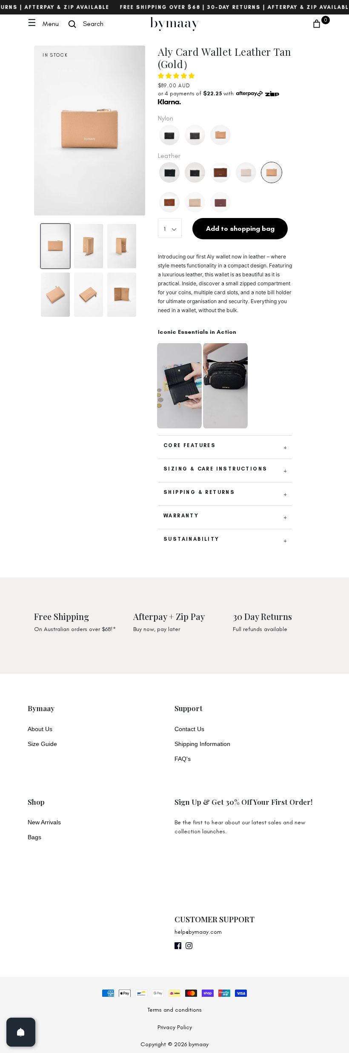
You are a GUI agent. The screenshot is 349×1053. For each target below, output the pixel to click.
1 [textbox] (165, 228)
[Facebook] (177, 948)
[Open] (20, 1032)
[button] (177, 76)
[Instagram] (189, 948)
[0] (316, 24)
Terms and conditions (174, 1009)
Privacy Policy (174, 1027)
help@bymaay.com (198, 931)
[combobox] (170, 228)
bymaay (174, 22)
